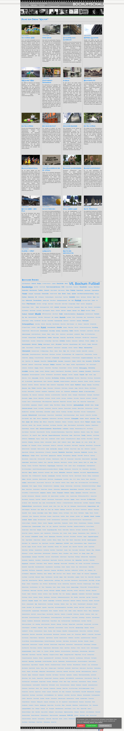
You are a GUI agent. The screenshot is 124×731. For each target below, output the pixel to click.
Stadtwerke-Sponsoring (47, 82)
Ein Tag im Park (27, 126)
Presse (42, 5)
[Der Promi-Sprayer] (89, 11)
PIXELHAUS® (32, 729)
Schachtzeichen (48, 209)
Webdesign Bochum (25, 729)
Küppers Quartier (91, 38)
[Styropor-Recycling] (48, 11)
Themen (33, 5)
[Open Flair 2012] (28, 11)
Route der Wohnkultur (68, 252)
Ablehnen (81, 725)
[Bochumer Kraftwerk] (99, 11)
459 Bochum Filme (38, 3)
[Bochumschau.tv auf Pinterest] (102, 730)
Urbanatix (46, 251)
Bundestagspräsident (92, 168)
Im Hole (66, 81)
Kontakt (56, 2)
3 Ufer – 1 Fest (28, 251)
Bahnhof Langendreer (72, 168)
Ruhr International (30, 168)
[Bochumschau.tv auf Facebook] (99, 730)
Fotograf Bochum (53, 729)
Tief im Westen (24, 2)
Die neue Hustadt (49, 126)
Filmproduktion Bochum (44, 729)
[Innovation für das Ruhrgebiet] (38, 11)
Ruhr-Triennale (90, 209)
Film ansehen (25, 35)
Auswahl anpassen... (105, 725)
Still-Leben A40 (70, 209)
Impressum (86, 729)
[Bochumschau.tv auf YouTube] (100, 730)
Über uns (50, 2)
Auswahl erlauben (91, 725)
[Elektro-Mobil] (69, 11)
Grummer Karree (70, 126)
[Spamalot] (79, 11)
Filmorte (25, 5)
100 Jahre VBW (28, 81)
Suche (49, 5)
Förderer (63, 2)
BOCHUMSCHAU (88, 4)
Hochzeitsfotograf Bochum (63, 729)
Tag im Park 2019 (28, 38)
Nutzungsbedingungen (78, 729)
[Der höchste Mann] (59, 11)
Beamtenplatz (89, 81)
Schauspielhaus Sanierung (69, 39)
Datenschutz (71, 729)
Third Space (46, 38)
